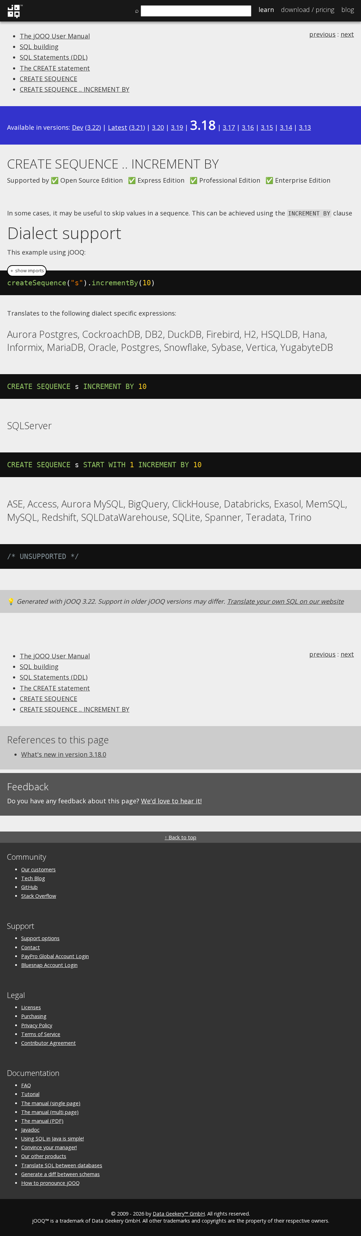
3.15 (267, 127)
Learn (266, 9)
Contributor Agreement (48, 1043)
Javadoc (30, 1129)
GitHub (29, 887)
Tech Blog (33, 878)
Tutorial (30, 1094)
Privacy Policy (36, 1025)
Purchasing (34, 1016)
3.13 (305, 127)
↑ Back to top (180, 837)
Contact (30, 947)
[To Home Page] (15, 17)
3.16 (248, 127)
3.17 (229, 127)
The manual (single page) (50, 1103)
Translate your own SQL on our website (285, 601)
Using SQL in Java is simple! (52, 1138)
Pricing (307, 9)
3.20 (158, 127)
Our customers (38, 869)
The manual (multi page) (50, 1112)
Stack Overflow (38, 896)
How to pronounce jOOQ (50, 1183)
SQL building (39, 46)
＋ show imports (27, 271)
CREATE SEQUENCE (48, 78)
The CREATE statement (55, 68)
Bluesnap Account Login (49, 965)
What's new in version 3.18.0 (63, 754)
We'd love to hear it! (171, 801)
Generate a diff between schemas (60, 1174)
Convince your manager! (49, 1147)
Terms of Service (40, 1034)
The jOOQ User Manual (55, 36)
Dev (77, 127)
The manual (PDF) (42, 1121)
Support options (40, 938)
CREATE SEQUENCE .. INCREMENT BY (74, 89)
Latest (117, 127)
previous (322, 34)
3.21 (137, 127)
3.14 (286, 127)
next (347, 34)
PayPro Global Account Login (55, 956)
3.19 (177, 127)
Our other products (43, 1156)
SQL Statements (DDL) (53, 57)
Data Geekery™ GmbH (179, 1213)
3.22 (93, 127)
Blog (347, 9)
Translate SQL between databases (61, 1165)
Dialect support (64, 232)
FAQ (26, 1085)
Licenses (31, 1007)
